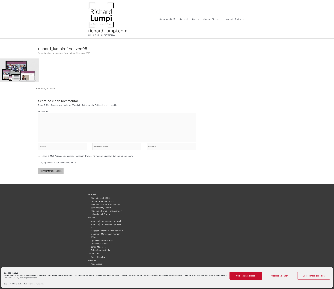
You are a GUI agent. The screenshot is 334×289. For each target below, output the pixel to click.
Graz (194, 19)
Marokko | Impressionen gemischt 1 (107, 221)
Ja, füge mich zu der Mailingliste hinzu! (58, 162)
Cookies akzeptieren (245, 276)
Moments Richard (211, 19)
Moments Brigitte (233, 19)
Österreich (93, 194)
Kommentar (44, 111)
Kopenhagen (96, 264)
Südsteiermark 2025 (100, 198)
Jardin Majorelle (98, 247)
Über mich (183, 19)
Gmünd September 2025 (102, 201)
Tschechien (93, 253)
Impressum (40, 284)
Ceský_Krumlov (98, 257)
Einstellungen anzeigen (314, 276)
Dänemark (93, 260)
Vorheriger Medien (45, 88)
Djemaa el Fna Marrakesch (103, 240)
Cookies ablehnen (279, 276)
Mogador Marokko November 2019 (107, 230)
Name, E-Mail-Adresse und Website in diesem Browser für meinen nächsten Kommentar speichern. (87, 156)
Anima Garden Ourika (100, 250)
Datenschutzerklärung (66, 275)
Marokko (92, 217)
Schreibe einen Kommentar (50, 53)
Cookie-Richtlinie (10, 284)
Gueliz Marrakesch (99, 243)
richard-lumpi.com (107, 30)
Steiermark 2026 (167, 19)
